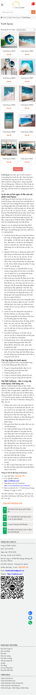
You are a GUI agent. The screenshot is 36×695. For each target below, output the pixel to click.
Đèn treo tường (6, 656)
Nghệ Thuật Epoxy (14, 17)
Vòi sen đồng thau (7, 668)
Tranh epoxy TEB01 (27, 159)
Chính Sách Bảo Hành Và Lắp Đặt (12, 683)
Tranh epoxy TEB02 (9, 159)
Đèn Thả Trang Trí (6, 649)
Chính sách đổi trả (7, 678)
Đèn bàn (3, 653)
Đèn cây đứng (5, 651)
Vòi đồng (4, 665)
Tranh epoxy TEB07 (27, 78)
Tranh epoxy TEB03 (27, 132)
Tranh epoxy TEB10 (9, 51)
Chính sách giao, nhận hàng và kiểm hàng (14, 688)
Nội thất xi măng (6, 658)
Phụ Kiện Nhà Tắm (7, 670)
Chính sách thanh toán (8, 681)
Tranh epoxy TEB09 (27, 51)
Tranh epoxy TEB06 (9, 105)
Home (5, 17)
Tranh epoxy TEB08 (9, 78)
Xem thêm (18, 169)
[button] (18, 510)
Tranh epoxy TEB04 (9, 132)
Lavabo (3, 663)
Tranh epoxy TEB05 (27, 105)
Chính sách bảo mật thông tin (10, 685)
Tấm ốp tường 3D (6, 660)
